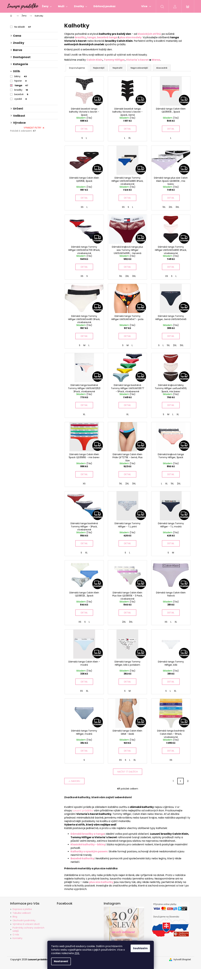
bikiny (20, 76)
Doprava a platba (22, 909)
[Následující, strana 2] (180, 781)
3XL (177, 207)
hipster (20, 80)
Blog (15, 916)
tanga (21, 85)
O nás (16, 934)
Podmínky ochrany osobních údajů (28, 929)
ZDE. (77, 953)
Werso (156, 60)
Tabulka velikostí (22, 913)
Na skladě (22, 26)
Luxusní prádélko (82, 810)
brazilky (21, 89)
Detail (84, 128)
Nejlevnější (98, 67)
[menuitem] (47, 6)
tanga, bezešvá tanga (102, 37)
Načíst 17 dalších (127, 771)
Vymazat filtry (32, 127)
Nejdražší (117, 67)
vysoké (20, 98)
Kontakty (17, 938)
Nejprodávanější (139, 67)
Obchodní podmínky (24, 920)
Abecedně (161, 67)
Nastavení (61, 961)
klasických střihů (149, 34)
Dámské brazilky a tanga (88, 834)
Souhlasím (140, 948)
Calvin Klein (94, 60)
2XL (170, 207)
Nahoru (75, 781)
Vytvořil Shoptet (182, 959)
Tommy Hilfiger (114, 60)
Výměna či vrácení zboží (26, 924)
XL (129, 138)
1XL (164, 207)
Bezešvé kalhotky (82, 858)
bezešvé (21, 94)
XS (82, 207)
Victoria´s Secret (137, 60)
